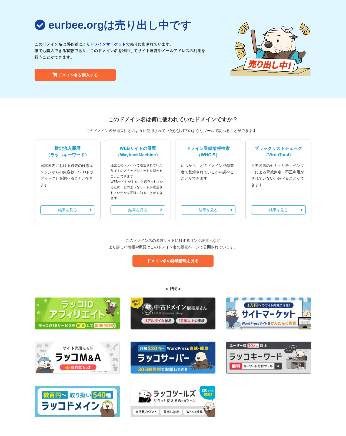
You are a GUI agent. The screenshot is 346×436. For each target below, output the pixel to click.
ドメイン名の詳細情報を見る (173, 261)
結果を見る (67, 210)
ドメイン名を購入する (78, 75)
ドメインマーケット (108, 44)
